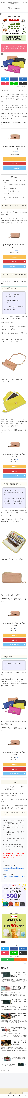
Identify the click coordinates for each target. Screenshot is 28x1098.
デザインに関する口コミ (11, 188)
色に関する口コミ (9, 193)
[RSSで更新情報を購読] (20, 959)
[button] (23, 83)
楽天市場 (14, 163)
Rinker (16, 151)
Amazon (14, 158)
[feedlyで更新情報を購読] (7, 959)
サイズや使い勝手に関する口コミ (13, 191)
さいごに (6, 195)
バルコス (9, 942)
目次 (12, 177)
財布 (3, 942)
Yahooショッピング (14, 168)
